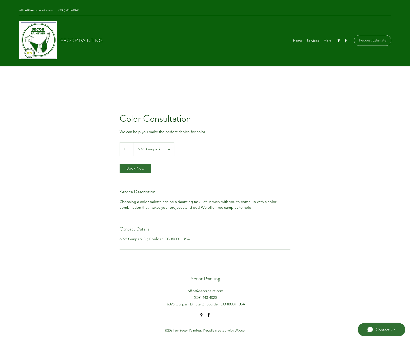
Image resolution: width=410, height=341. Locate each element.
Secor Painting (205, 278)
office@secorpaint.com (36, 10)
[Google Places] (338, 40)
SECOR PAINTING (81, 40)
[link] (135, 168)
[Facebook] (345, 40)
